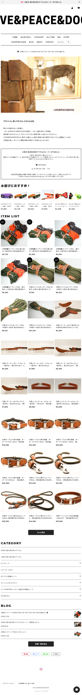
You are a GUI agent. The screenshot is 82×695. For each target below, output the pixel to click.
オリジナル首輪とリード (9, 576)
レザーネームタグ (6, 570)
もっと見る (41, 532)
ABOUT (40, 42)
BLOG (31, 42)
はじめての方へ (26, 37)
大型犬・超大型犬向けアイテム (11, 550)
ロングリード (5, 563)
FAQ (59, 37)
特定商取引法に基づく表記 (27, 683)
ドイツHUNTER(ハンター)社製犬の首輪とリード (17, 589)
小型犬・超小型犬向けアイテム (11, 557)
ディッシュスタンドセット (9, 583)
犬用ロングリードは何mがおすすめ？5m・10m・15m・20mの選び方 (42, 52)
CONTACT (50, 42)
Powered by (38, 691)
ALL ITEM (50, 37)
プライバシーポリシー (9, 683)
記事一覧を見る (41, 644)
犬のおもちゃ (5, 596)
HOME (15, 37)
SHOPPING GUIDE (18, 42)
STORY (66, 37)
